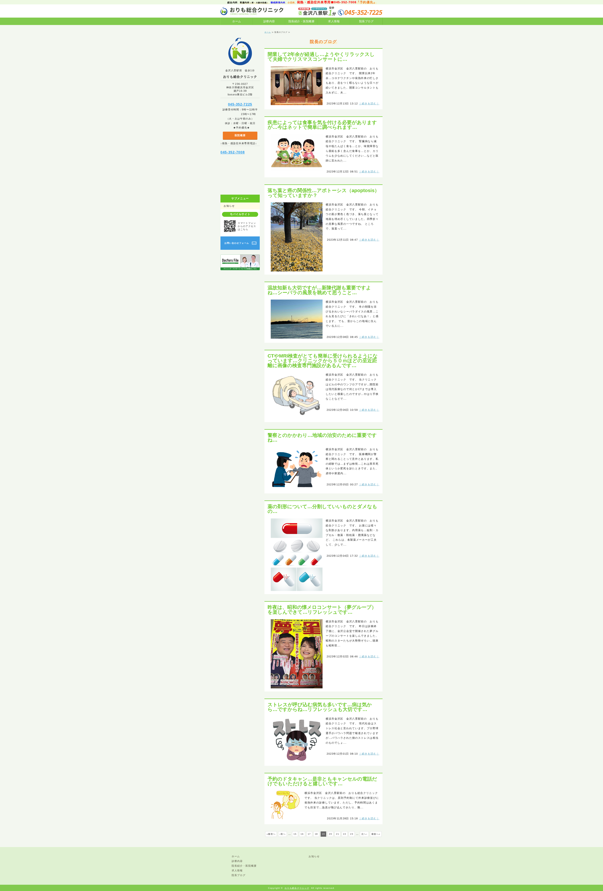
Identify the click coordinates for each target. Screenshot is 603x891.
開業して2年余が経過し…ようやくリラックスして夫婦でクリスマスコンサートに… (321, 57)
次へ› (364, 834)
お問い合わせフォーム (236, 243)
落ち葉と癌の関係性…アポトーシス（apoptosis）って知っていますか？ (323, 193)
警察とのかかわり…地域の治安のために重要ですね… (322, 437)
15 (294, 834)
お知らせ (229, 206)
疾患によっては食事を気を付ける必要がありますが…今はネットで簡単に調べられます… (322, 125)
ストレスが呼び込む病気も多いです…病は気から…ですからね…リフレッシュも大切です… (320, 707)
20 (330, 834)
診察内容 (269, 21)
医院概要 (240, 135)
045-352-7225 (240, 104)
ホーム (236, 21)
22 (344, 834)
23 (351, 834)
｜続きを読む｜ (369, 103)
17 (309, 834)
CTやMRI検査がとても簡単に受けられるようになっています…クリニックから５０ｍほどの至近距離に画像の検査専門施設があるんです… (323, 360)
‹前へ (282, 834)
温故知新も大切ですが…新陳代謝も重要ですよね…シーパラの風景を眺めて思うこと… (319, 290)
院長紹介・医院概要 (301, 21)
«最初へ (271, 834)
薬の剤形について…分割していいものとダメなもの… (322, 509)
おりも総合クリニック (297, 888)
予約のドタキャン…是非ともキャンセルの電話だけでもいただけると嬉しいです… (322, 781)
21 (337, 834)
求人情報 (334, 21)
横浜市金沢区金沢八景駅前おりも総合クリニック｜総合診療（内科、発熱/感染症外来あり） (251, 11)
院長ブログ (366, 21)
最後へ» (375, 834)
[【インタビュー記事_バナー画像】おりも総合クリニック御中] (240, 267)
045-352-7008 (232, 152)
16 (302, 834)
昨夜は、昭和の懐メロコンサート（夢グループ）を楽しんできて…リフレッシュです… (322, 609)
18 (316, 834)
